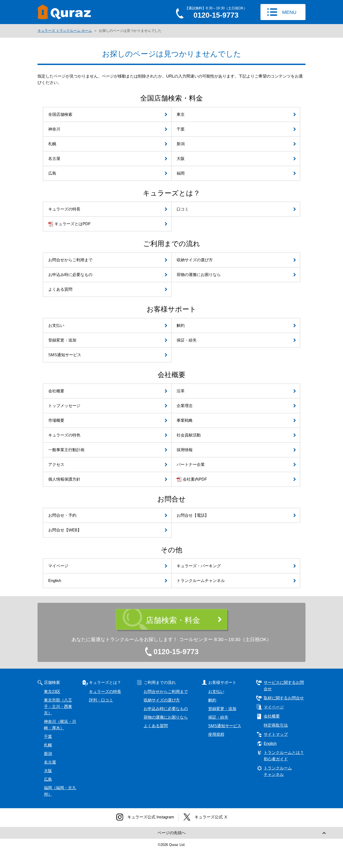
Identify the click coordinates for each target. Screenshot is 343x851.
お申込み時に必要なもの (166, 708)
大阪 (48, 770)
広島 (48, 779)
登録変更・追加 (222, 708)
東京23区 (52, 691)
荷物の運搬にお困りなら (166, 717)
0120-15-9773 (176, 652)
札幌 (48, 745)
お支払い (216, 691)
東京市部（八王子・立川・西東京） (58, 706)
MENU (289, 12)
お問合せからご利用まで (166, 691)
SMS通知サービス (224, 725)
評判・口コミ (101, 700)
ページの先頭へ (172, 832)
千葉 (48, 736)
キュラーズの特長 (105, 691)
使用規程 (216, 734)
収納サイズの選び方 (162, 700)
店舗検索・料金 (173, 620)
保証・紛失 (218, 717)
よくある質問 (156, 725)
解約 (212, 700)
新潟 (48, 753)
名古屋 (50, 762)
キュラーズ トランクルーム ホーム (65, 31)
